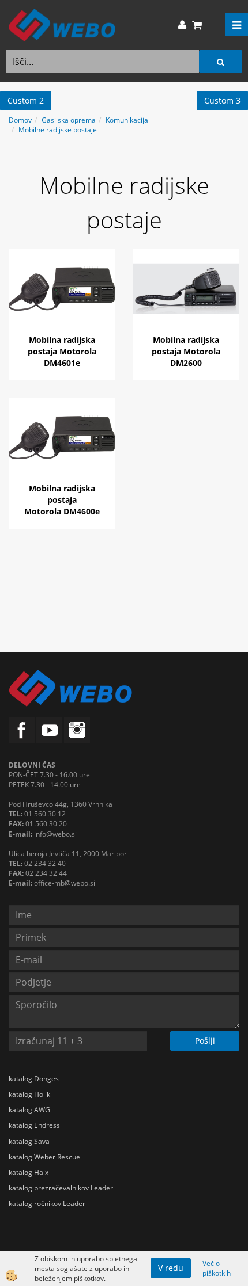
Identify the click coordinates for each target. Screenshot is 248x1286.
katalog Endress (34, 1125)
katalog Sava (29, 1141)
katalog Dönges (34, 1078)
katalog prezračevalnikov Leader (61, 1188)
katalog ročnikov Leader (47, 1203)
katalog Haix (28, 1172)
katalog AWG (29, 1110)
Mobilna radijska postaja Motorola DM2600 (186, 351)
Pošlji (205, 1040)
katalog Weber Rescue (44, 1157)
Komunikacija (127, 120)
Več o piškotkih (216, 1268)
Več (62, 299)
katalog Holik (29, 1094)
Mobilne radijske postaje (57, 130)
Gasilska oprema (69, 120)
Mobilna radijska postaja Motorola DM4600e (62, 500)
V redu (170, 1267)
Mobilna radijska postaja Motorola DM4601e (62, 351)
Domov (20, 120)
